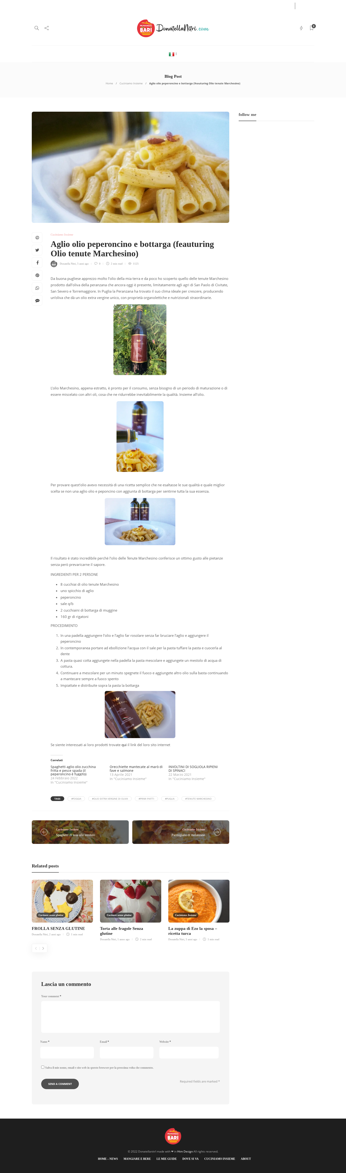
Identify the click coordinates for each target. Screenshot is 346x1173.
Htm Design (185, 1151)
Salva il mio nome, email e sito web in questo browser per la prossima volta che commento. (99, 1067)
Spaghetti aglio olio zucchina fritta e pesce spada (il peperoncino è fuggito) (73, 770)
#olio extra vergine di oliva (110, 798)
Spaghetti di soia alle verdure (75, 835)
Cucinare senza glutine (51, 915)
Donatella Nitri (68, 263)
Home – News (40, 5)
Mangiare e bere (63, 5)
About (151, 5)
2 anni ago (55, 934)
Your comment (51, 996)
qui (124, 744)
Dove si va (107, 5)
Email (104, 1041)
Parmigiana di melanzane (188, 835)
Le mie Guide (87, 5)
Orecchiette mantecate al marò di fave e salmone (136, 768)
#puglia (169, 798)
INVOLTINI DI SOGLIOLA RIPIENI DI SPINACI (193, 768)
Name (44, 1041)
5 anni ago (83, 263)
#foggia (76, 798)
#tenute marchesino (198, 798)
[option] (62, 907)
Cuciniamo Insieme (130, 5)
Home (109, 83)
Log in (282, 5)
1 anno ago (123, 939)
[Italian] (173, 54)
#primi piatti (146, 798)
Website (165, 1041)
